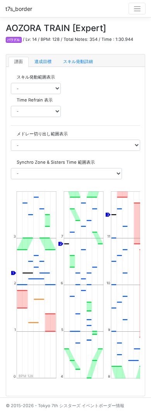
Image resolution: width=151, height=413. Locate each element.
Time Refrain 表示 (35, 100)
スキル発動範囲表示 (36, 77)
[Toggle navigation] (137, 8)
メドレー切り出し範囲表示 (42, 133)
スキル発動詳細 (78, 61)
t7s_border (18, 8)
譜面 (18, 61)
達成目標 (42, 61)
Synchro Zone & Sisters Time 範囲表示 (56, 162)
